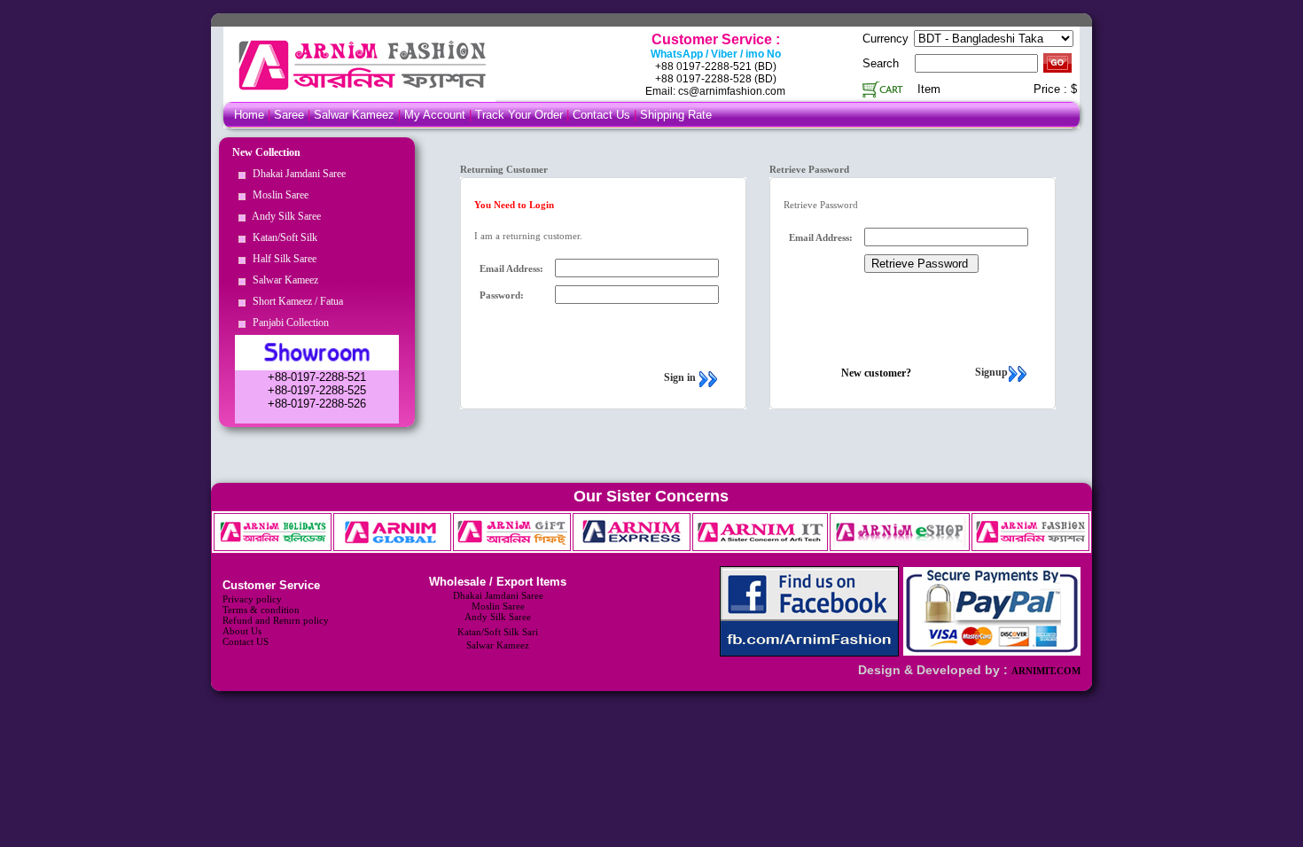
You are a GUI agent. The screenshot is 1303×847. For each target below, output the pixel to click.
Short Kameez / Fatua (295, 301)
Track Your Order (519, 114)
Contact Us (603, 114)
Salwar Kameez (354, 114)
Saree (291, 114)
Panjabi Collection (288, 322)
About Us (241, 631)
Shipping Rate (676, 114)
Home (249, 114)
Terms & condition (261, 609)
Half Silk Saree (281, 259)
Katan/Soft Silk (282, 237)
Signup (991, 372)
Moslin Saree (277, 195)
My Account (434, 114)
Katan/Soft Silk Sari (497, 631)
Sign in (679, 377)
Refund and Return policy (275, 620)
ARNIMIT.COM (1046, 670)
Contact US (245, 641)
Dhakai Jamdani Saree (296, 173)
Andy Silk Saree (284, 216)
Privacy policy (252, 599)
